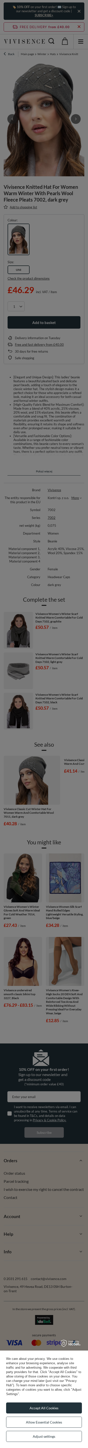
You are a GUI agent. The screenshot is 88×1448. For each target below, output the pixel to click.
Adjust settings (44, 1436)
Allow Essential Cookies (44, 1422)
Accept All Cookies (44, 1408)
